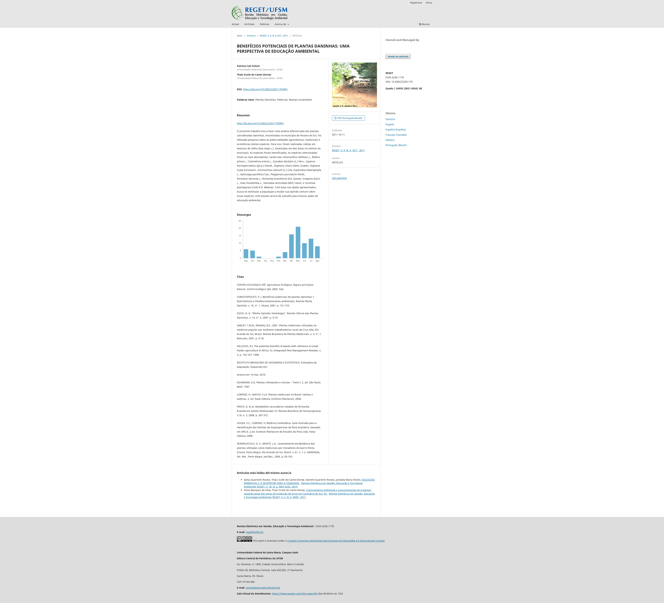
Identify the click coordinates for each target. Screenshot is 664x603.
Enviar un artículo (398, 56)
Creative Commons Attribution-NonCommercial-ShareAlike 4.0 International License (336, 540)
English (390, 124)
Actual (235, 24)
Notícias (264, 24)
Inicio (239, 35)
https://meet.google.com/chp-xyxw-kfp (294, 593)
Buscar (425, 24)
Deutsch (390, 119)
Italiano (390, 140)
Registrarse (416, 2)
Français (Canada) (396, 134)
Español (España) (396, 129)
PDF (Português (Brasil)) (349, 118)
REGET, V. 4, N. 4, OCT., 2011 (274, 35)
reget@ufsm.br (255, 532)
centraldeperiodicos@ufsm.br (263, 587)
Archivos (249, 24)
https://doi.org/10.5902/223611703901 (265, 89)
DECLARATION (339, 178)
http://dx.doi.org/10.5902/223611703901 (260, 123)
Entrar (429, 2)
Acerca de (281, 24)
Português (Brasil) (396, 145)
